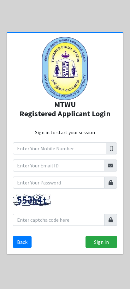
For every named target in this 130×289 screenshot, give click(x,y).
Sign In (101, 242)
